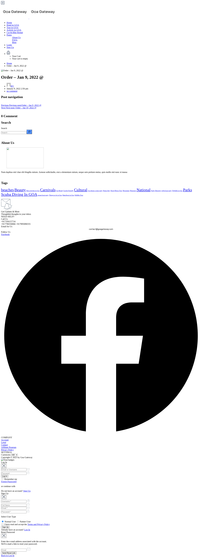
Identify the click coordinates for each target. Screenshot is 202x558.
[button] (104, 53)
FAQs (14, 40)
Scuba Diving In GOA (19, 194)
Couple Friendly (68, 190)
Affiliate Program (8, 447)
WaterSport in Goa (68, 195)
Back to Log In (7, 555)
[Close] (4, 466)
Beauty (20, 190)
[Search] (29, 132)
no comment (12, 91)
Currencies (5, 455)
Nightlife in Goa (177, 190)
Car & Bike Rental (15, 32)
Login (9, 45)
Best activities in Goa (33, 190)
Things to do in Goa (55, 195)
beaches (7, 190)
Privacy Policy (7, 450)
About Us (16, 37)
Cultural (80, 190)
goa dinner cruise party (95, 190)
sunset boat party (43, 195)
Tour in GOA (12, 27)
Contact (4, 445)
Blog (14, 42)
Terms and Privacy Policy (38, 524)
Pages (9, 35)
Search (4, 128)
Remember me (10, 479)
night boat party (166, 190)
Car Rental (59, 190)
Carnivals (48, 190)
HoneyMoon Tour (116, 190)
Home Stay (106, 190)
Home (9, 22)
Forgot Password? (9, 481)
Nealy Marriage (156, 190)
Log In (27, 530)
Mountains (126, 190)
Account (5, 440)
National (143, 190)
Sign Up (10, 47)
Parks (187, 190)
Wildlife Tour (79, 195)
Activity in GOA (14, 30)
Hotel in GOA (13, 25)
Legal (3, 442)
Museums (133, 190)
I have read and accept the (27, 524)
